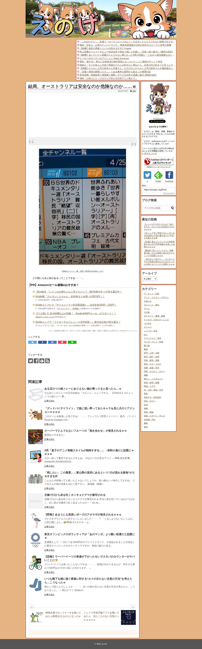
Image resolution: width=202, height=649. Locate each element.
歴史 (146, 394)
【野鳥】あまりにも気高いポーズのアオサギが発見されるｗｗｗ (83, 514)
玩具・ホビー (149, 401)
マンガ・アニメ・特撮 (153, 342)
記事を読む (49, 401)
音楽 (146, 427)
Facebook (169, 181)
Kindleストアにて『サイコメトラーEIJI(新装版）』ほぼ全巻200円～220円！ (76, 305)
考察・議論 (148, 412)
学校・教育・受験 (151, 360)
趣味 (146, 423)
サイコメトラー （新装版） (68, 308)
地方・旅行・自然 (151, 357)
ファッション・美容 (152, 338)
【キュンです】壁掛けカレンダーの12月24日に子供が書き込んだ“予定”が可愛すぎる (159, 235)
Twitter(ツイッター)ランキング (159, 167)
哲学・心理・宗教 (151, 353)
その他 (147, 312)
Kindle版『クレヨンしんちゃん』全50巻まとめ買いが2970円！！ (70, 296)
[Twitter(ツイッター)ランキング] (158, 164)
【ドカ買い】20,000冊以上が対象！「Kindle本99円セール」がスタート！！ (75, 313)
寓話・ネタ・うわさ (152, 364)
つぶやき (148, 323)
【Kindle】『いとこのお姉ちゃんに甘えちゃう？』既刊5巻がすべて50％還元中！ (78, 291)
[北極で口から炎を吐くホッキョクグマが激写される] (35, 501)
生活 (146, 405)
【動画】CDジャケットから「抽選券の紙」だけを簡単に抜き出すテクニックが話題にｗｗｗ (159, 253)
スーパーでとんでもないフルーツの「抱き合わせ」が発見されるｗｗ (85, 430)
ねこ (146, 334)
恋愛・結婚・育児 (151, 368)
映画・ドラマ (149, 386)
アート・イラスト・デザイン (156, 297)
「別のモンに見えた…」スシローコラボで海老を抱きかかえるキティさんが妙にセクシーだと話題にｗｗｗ (159, 261)
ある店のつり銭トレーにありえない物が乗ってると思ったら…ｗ (83, 388)
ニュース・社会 (150, 331)
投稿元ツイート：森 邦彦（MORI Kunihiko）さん (82, 271)
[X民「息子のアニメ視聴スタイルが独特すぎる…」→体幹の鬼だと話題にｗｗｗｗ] (35, 456)
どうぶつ (148, 327)
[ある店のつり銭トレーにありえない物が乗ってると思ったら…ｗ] (35, 394)
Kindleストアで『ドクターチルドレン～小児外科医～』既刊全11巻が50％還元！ (78, 322)
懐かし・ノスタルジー (153, 379)
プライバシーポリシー (169, 193)
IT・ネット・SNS (151, 294)
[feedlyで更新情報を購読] (41, 360)
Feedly (158, 181)
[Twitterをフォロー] (30, 360)
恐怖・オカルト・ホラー (154, 371)
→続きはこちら (149, 153)
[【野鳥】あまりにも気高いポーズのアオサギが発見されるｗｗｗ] (35, 520)
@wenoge (159, 119)
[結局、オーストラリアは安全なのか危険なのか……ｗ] (52, 342)
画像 (134, 91)
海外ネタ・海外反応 (152, 397)
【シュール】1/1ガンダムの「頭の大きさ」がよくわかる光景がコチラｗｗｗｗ (159, 226)
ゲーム (147, 308)
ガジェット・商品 (151, 305)
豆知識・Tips (149, 419)
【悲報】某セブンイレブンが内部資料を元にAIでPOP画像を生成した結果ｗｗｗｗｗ (159, 244)
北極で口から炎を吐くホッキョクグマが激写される (75, 494)
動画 (146, 349)
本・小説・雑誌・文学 (153, 390)
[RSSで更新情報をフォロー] (47, 360)
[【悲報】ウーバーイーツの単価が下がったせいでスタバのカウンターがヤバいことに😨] (35, 562)
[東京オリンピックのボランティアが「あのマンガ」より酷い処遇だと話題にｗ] (35, 540)
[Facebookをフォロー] (36, 360)
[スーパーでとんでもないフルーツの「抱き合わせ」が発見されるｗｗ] (35, 436)
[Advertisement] (50, 60)
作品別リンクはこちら (44, 317)
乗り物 (147, 345)
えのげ (104, 644)
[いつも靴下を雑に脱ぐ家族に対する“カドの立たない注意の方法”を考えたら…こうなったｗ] (35, 584)
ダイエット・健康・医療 (154, 316)
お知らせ (148, 301)
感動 (146, 375)
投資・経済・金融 (151, 382)
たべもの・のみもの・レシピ (156, 320)
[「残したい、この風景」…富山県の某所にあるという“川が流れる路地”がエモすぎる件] (35, 478)
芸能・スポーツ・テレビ (154, 416)
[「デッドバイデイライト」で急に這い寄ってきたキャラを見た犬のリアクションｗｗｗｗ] (35, 414)
